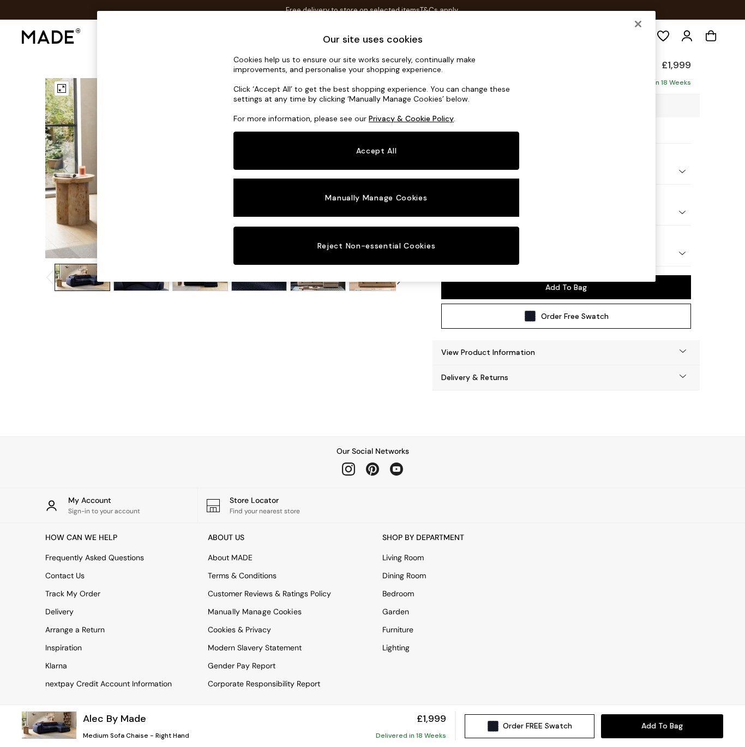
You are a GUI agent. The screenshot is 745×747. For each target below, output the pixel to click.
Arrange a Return (75, 630)
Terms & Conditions (242, 575)
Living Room (403, 557)
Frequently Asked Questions (94, 557)
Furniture (397, 630)
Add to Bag (566, 287)
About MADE (230, 557)
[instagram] (349, 469)
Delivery (59, 611)
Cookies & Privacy (239, 630)
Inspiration (63, 648)
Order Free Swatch (575, 316)
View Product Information (488, 352)
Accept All (376, 151)
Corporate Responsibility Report (264, 684)
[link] (687, 36)
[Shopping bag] (711, 36)
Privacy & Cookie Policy (411, 118)
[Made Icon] (51, 36)
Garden (395, 611)
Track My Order (72, 593)
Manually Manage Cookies (255, 611)
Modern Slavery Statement (255, 648)
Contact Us (65, 575)
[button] (566, 352)
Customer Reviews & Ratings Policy (269, 593)
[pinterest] (372, 469)
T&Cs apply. (439, 10)
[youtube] (396, 469)
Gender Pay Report (241, 666)
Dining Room (404, 575)
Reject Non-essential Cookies (376, 246)
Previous (66, 168)
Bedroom (398, 593)
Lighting (396, 648)
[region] (376, 146)
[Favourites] (663, 36)
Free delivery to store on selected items (353, 10)
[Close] (638, 24)
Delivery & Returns (474, 377)
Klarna (56, 666)
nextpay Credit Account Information (108, 684)
